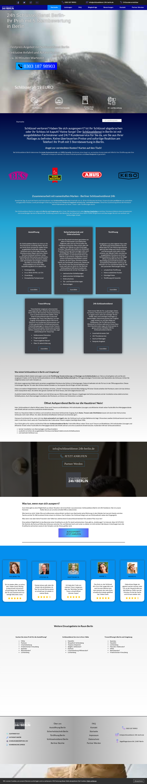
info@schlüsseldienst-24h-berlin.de (73, 448)
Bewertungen (108, 7)
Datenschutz (93, 739)
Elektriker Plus (14, 733)
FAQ (80, 7)
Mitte (23, 641)
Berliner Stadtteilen (91, 211)
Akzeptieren (138, 781)
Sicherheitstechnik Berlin (57, 731)
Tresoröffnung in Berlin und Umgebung (118, 637)
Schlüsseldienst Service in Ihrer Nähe (75, 637)
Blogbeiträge (92, 7)
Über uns (57, 723)
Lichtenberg (25, 652)
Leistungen (68, 7)
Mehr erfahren (92, 781)
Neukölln (71, 641)
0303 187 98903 (70, 2)
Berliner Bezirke (57, 743)
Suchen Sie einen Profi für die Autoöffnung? (31, 637)
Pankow (24, 643)
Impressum (93, 735)
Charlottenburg (26, 645)
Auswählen (33, 289)
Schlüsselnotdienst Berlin (57, 739)
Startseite (54, 7)
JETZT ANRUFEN (76, 456)
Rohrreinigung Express (17, 744)
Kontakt (123, 7)
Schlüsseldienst (92, 131)
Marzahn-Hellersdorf (117, 647)
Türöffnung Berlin (57, 735)
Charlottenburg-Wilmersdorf (78, 650)
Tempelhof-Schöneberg (76, 643)
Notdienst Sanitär (15, 737)
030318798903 (34, 510)
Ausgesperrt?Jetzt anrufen (73, 533)
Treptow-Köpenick (74, 645)
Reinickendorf (26, 650)
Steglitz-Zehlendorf (74, 647)
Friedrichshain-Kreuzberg (30, 647)
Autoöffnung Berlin (57, 727)
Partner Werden (138, 7)
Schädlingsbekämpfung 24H (18, 741)
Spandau (24, 648)
